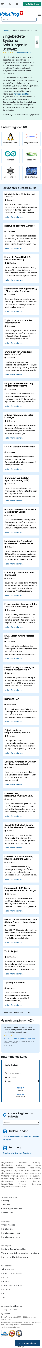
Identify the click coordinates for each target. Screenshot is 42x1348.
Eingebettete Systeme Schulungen (25, 30)
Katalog (5, 1200)
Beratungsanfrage (10, 1233)
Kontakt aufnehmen (27, 1343)
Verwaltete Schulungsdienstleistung (20, 1253)
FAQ (3, 1293)
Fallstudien (7, 1229)
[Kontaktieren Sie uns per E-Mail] (17, 4)
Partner (5, 1277)
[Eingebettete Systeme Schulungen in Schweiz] (11, 14)
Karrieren (6, 1289)
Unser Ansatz (8, 1225)
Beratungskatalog (10, 1237)
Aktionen (6, 1204)
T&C (3, 1297)
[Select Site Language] (2, 4)
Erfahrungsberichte (11, 1285)
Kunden (5, 1281)
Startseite (7, 30)
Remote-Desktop (21, 94)
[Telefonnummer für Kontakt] (10, 4)
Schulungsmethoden (12, 1208)
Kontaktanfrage (32, 4)
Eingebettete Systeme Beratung (17, 1153)
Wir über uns (7, 1269)
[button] (38, 1081)
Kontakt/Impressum (11, 1273)
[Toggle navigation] (39, 14)
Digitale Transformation (13, 1249)
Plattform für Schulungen (14, 1257)
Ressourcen (7, 1213)
